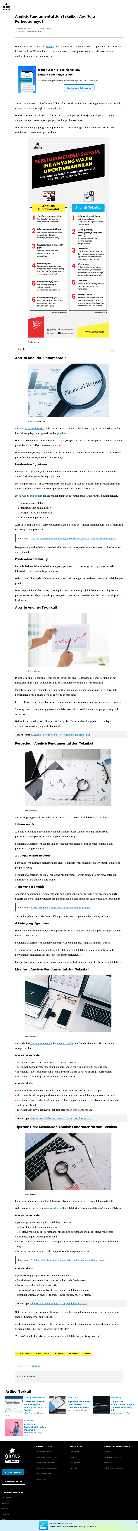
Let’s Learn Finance (41, 1043)
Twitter (73, 1457)
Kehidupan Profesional (46, 1457)
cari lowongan (13, 1481)
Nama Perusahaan (112, 1457)
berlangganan (13, 1472)
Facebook (74, 1451)
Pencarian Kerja (43, 1451)
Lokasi (107, 1451)
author (5, 1508)
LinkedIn (73, 1468)
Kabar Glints (41, 1479)
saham (49, 46)
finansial (59, 1354)
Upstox (34, 1208)
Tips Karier (35, 1366)
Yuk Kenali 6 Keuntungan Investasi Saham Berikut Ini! (60, 734)
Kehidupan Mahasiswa (46, 1468)
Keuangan (21, 1366)
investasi (73, 1354)
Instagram (75, 1462)
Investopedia (50, 1208)
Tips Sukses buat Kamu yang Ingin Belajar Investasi (58, 1303)
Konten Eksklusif (43, 1473)
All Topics (6, 1497)
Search (5, 1514)
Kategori (108, 1462)
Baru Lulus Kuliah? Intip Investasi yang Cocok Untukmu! (61, 1118)
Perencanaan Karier (45, 1462)
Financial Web (65, 1043)
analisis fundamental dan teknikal (33, 1354)
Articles (5, 1503)
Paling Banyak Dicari (113, 1468)
